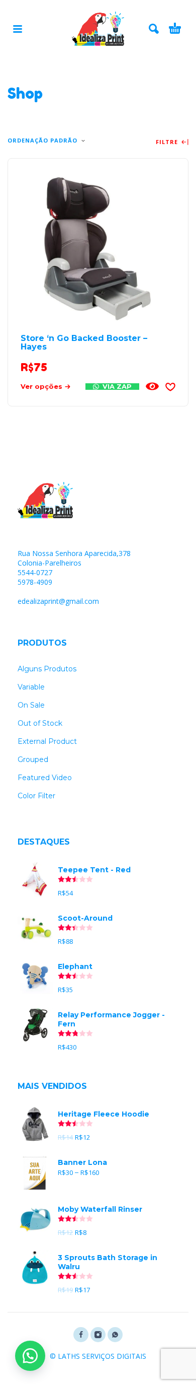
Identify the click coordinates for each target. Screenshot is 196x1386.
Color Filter (36, 795)
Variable (31, 686)
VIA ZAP (116, 386)
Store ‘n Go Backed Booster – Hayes (84, 342)
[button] (30, 1356)
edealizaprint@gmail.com (58, 601)
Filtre (168, 142)
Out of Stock (40, 723)
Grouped (33, 759)
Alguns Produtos (47, 668)
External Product (47, 741)
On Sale (31, 705)
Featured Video (45, 777)
